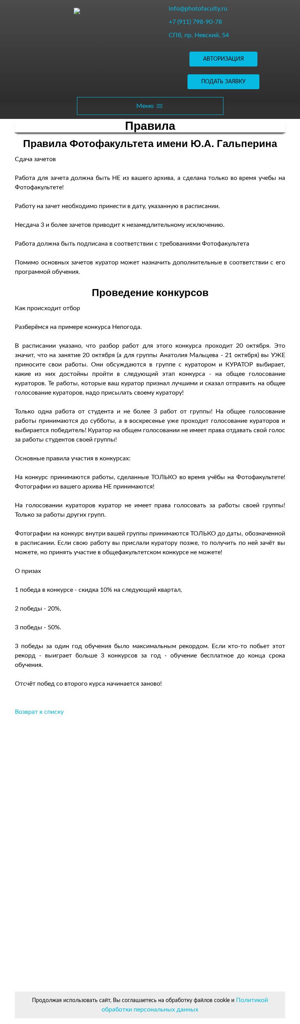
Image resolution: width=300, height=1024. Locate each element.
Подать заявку (223, 81)
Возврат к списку (39, 712)
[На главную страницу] (77, 10)
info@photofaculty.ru (198, 8)
